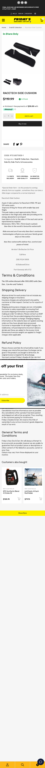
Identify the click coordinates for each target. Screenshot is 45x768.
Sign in (20, 13)
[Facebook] (18, 2)
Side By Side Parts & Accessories (18, 162)
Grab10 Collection (21, 159)
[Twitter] (17, 144)
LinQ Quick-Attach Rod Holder (32, 492)
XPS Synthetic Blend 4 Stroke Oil (11, 492)
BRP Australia (8, 489)
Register (28, 13)
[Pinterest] (21, 144)
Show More (22, 513)
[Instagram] (22, 2)
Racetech (34, 159)
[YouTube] (25, 2)
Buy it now (22, 124)
